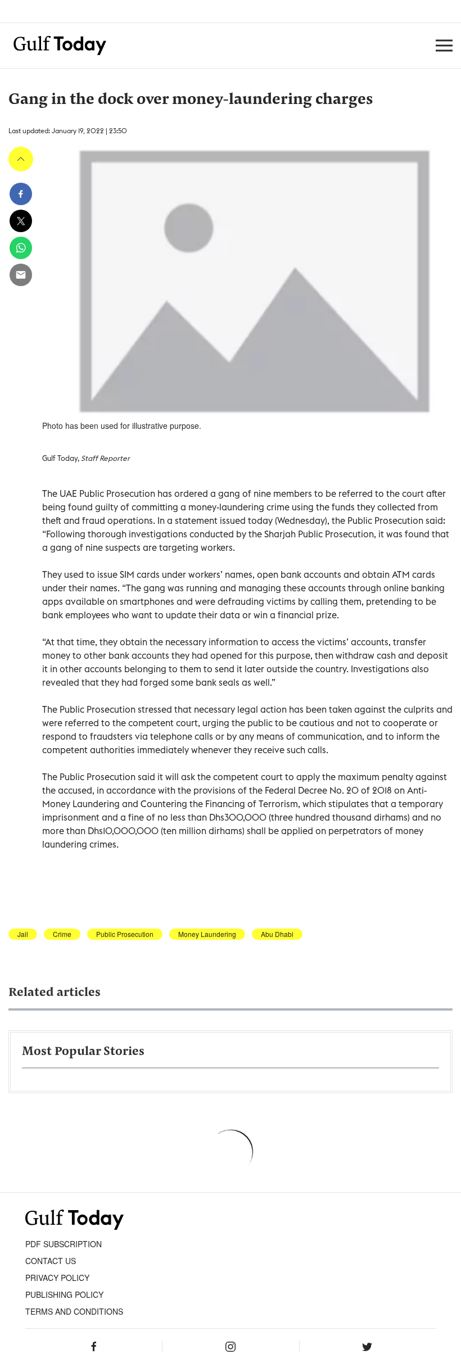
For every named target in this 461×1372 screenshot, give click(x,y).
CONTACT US (50, 1260)
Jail (22, 934)
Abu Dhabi (277, 934)
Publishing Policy (64, 1294)
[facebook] (21, 194)
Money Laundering (207, 934)
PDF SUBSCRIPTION (63, 1243)
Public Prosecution (124, 934)
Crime (62, 934)
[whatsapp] (21, 248)
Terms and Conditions (74, 1311)
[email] (21, 275)
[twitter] (21, 221)
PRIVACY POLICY (57, 1277)
